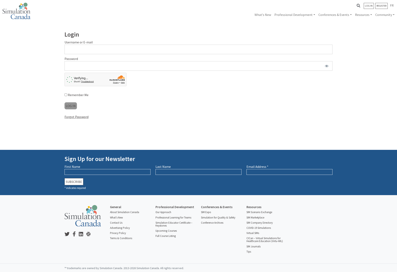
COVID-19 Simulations (258, 228)
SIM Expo (206, 212)
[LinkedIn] (82, 234)
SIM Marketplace (255, 217)
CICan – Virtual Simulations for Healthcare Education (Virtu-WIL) (264, 239)
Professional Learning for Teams (173, 217)
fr (392, 5)
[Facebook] (76, 234)
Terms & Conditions (121, 238)
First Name (72, 167)
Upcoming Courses (166, 231)
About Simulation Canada (124, 212)
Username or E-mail (79, 42)
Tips (248, 251)
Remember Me (77, 95)
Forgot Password (76, 117)
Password (71, 59)
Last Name (163, 167)
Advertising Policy (120, 228)
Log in (369, 5)
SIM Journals (253, 246)
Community (383, 15)
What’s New (263, 15)
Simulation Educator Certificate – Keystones (173, 224)
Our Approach (163, 212)
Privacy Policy (118, 233)
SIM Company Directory (259, 222)
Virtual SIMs (252, 233)
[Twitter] (69, 234)
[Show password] (326, 66)
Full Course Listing (165, 236)
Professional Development (293, 15)
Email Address (257, 167)
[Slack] (90, 234)
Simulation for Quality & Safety (218, 217)
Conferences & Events (333, 15)
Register (381, 5)
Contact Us (116, 222)
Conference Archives (212, 222)
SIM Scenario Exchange (259, 212)
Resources (362, 15)
